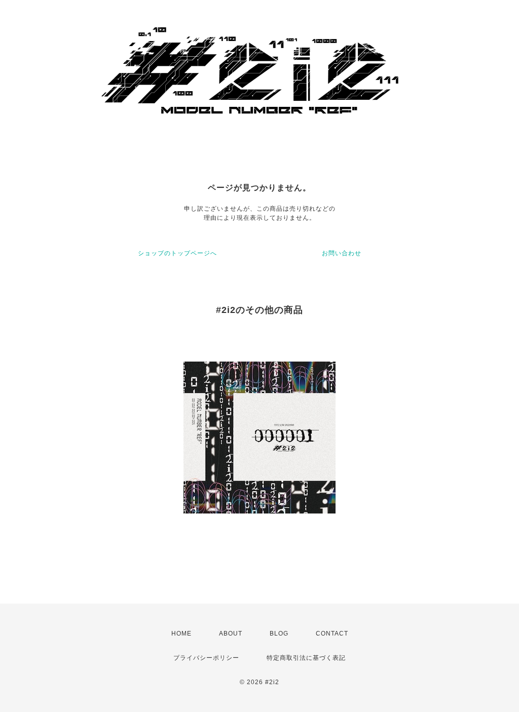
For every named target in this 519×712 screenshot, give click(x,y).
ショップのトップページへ (177, 253)
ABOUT (230, 633)
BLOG (279, 633)
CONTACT (332, 633)
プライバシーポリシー (206, 657)
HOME (181, 633)
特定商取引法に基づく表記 (306, 657)
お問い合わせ (341, 253)
